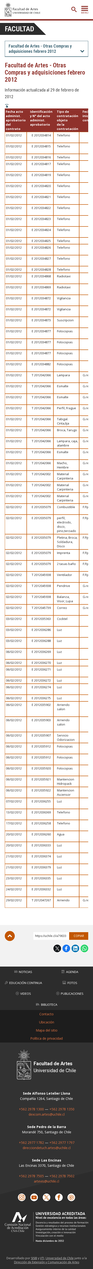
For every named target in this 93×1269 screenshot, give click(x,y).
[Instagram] (22, 1197)
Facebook (66, 948)
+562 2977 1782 (31, 1142)
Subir (10, 936)
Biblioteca (49, 1004)
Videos (25, 993)
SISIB (34, 1258)
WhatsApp (84, 948)
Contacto (46, 1014)
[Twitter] (46, 1197)
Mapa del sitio (46, 1030)
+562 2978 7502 (61, 1176)
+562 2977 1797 (61, 1142)
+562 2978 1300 (31, 1109)
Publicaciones (72, 993)
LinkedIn (75, 948)
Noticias (25, 972)
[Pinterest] (71, 1197)
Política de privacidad (46, 1038)
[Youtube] (34, 1197)
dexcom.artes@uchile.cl (47, 1114)
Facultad (19, 29)
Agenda (72, 972)
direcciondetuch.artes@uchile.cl (47, 1147)
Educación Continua (25, 983)
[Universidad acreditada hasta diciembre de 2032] (46, 1227)
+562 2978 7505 (31, 1176)
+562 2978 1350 (61, 1109)
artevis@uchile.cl (46, 1181)
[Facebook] (59, 1197)
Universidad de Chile (60, 1258)
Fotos (72, 983)
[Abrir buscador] (74, 9)
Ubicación (46, 1022)
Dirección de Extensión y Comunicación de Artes (46, 1262)
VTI (42, 1258)
